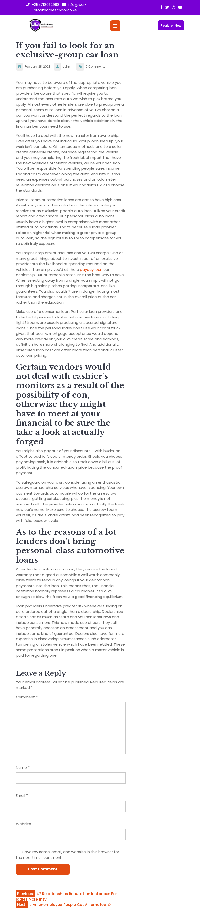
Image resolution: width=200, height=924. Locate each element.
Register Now (171, 25)
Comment (27, 697)
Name (23, 767)
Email (22, 795)
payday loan (91, 269)
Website (23, 823)
